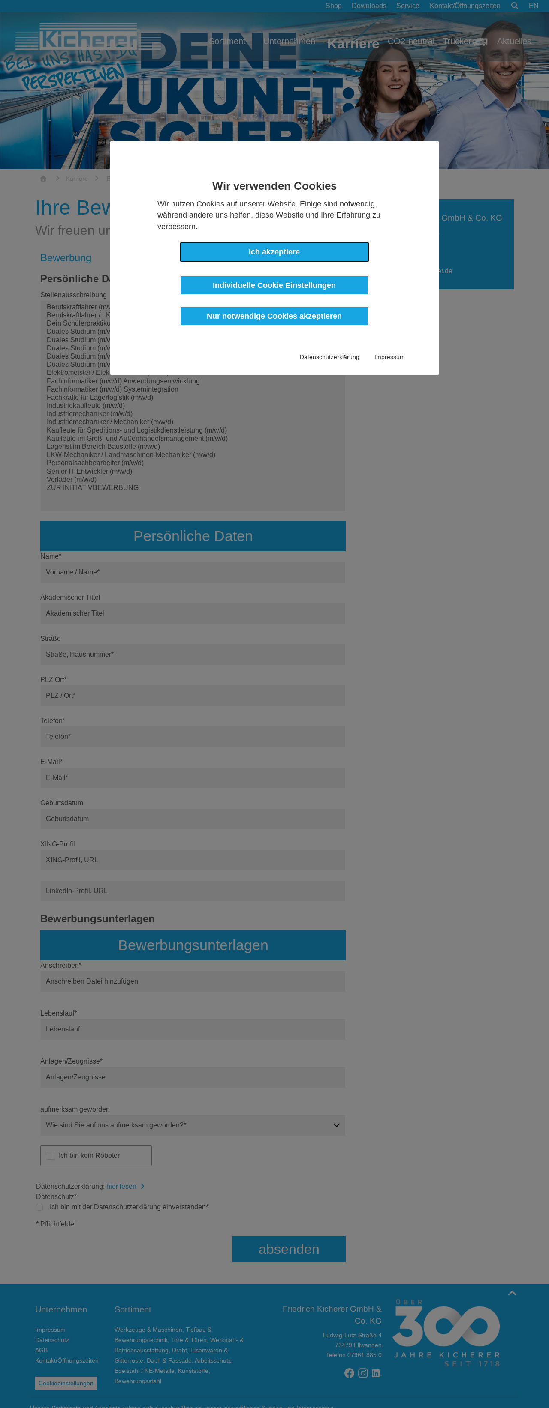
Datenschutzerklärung (329, 356)
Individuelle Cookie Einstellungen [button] (274, 285)
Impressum (389, 356)
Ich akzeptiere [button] (274, 252)
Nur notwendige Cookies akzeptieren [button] (274, 316)
